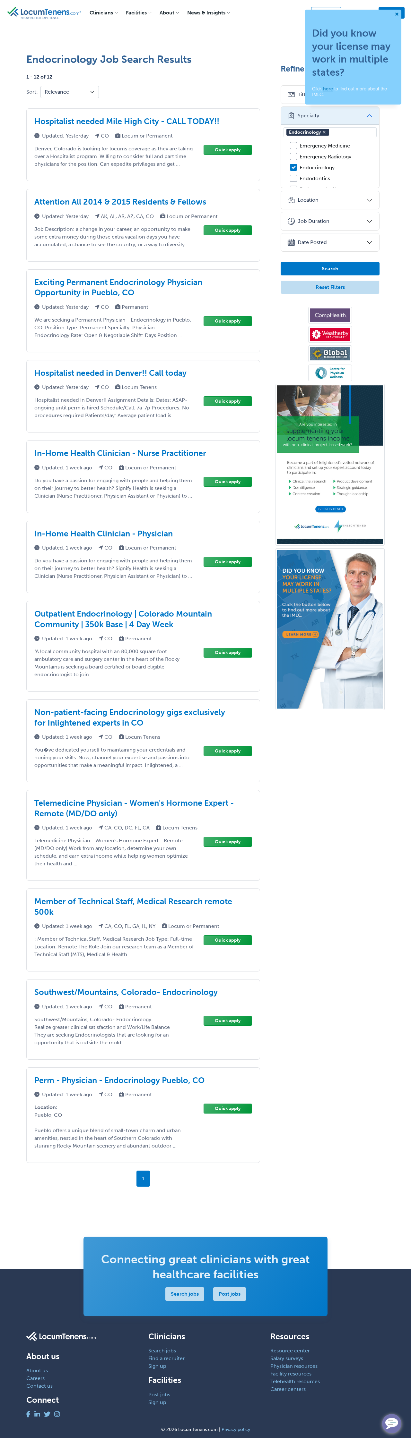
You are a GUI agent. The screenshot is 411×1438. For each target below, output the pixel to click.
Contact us (39, 1386)
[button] (324, 132)
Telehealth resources (295, 1381)
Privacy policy (236, 1429)
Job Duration (313, 221)
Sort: (32, 92)
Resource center (290, 1351)
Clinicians (101, 13)
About (167, 13)
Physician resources (294, 1366)
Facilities (136, 13)
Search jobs (185, 1294)
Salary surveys (286, 1358)
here (328, 88)
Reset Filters (330, 287)
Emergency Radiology (325, 157)
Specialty (308, 116)
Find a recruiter (166, 1358)
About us (37, 1370)
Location (308, 200)
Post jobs (229, 1294)
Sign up (157, 1366)
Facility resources (290, 1374)
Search (330, 268)
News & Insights (206, 13)
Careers (35, 1378)
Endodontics (315, 178)
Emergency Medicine (325, 146)
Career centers (288, 1389)
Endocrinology (305, 132)
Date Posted (312, 242)
